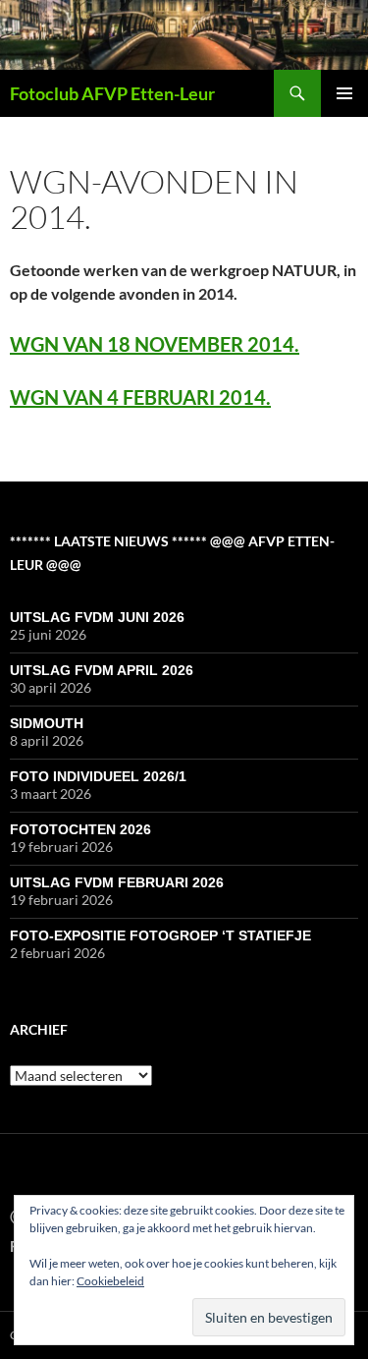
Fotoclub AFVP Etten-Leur (112, 93)
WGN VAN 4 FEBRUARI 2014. (140, 397)
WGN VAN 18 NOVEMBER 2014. (154, 344)
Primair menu (344, 93)
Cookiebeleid (110, 1281)
